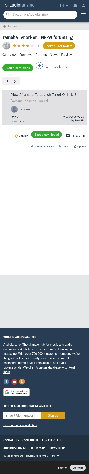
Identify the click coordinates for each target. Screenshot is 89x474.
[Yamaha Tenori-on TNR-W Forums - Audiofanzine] (18, 5)
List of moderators (41, 146)
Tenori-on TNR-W (29, 100)
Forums (41, 54)
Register (78, 135)
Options (82, 146)
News (54, 54)
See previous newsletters (20, 425)
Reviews (25, 54)
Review (67, 54)
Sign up (53, 415)
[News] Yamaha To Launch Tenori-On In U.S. (44, 94)
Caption (23, 136)
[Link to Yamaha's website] (70, 38)
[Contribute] (39, 65)
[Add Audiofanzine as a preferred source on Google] (16, 392)
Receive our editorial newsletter (27, 406)
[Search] (8, 15)
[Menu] (83, 14)
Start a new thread (18, 67)
